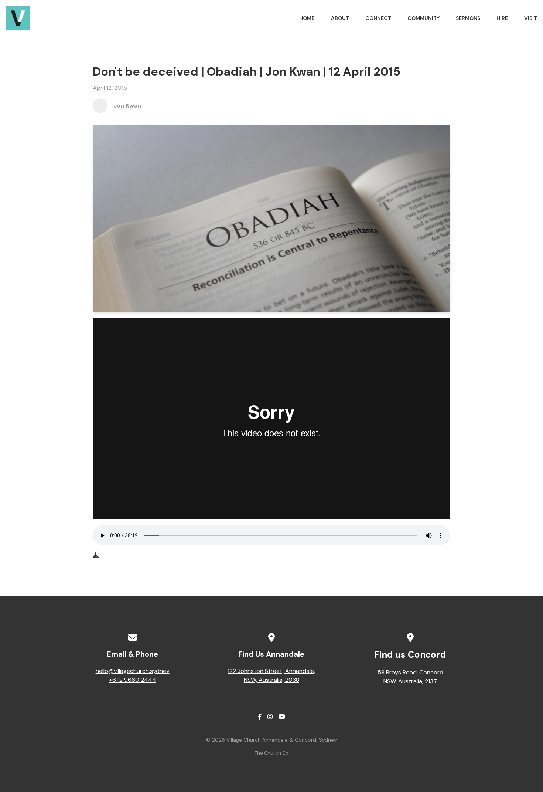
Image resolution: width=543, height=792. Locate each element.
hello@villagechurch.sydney (133, 671)
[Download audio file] (96, 555)
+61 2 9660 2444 (132, 680)
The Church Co (271, 753)
